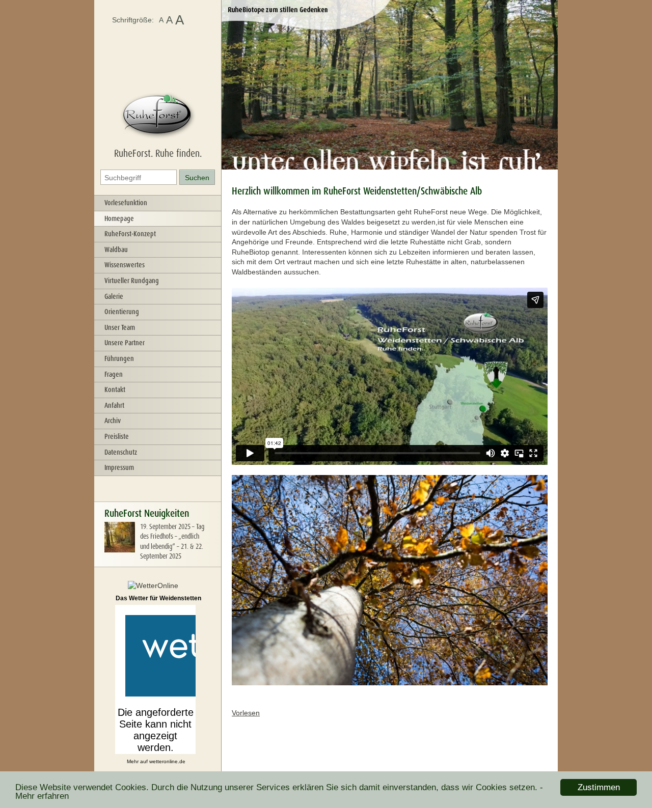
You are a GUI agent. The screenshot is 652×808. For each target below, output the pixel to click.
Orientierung (121, 311)
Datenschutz (120, 452)
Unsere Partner (124, 342)
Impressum (119, 467)
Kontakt (114, 389)
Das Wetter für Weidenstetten (158, 598)
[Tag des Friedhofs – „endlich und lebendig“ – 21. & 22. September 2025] (119, 549)
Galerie (113, 296)
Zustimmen (599, 787)
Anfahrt (114, 405)
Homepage (119, 218)
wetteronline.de (167, 761)
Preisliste (116, 436)
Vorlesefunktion (125, 202)
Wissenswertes (124, 264)
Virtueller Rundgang (131, 280)
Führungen (119, 358)
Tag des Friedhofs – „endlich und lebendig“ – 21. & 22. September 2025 (172, 541)
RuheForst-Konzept (130, 233)
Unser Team (119, 327)
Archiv (112, 420)
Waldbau (116, 249)
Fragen (113, 374)
